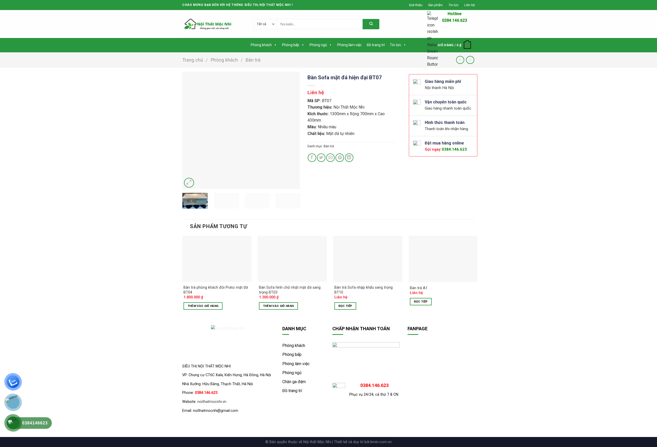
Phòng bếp (290, 45)
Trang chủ (192, 60)
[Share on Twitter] (321, 157)
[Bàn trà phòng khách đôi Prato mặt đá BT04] (217, 259)
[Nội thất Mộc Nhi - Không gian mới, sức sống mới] (208, 24)
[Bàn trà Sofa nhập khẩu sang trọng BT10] (367, 259)
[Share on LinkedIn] (349, 157)
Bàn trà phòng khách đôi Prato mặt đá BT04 (215, 290)
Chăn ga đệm (294, 381)
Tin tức (454, 5)
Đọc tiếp (345, 306)
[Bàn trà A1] (443, 259)
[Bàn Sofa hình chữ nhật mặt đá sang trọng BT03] (292, 259)
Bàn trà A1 (419, 288)
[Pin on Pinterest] (339, 157)
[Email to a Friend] (330, 157)
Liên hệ (469, 5)
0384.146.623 (454, 149)
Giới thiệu (415, 5)
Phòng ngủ (318, 45)
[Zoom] (189, 183)
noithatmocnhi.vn (211, 402)
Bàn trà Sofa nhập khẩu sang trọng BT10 (363, 290)
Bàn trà (252, 60)
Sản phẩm (435, 5)
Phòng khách (261, 45)
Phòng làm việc (349, 45)
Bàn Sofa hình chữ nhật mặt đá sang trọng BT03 (290, 290)
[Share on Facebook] (312, 157)
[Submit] (371, 24)
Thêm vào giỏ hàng (203, 306)
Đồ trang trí (376, 45)
